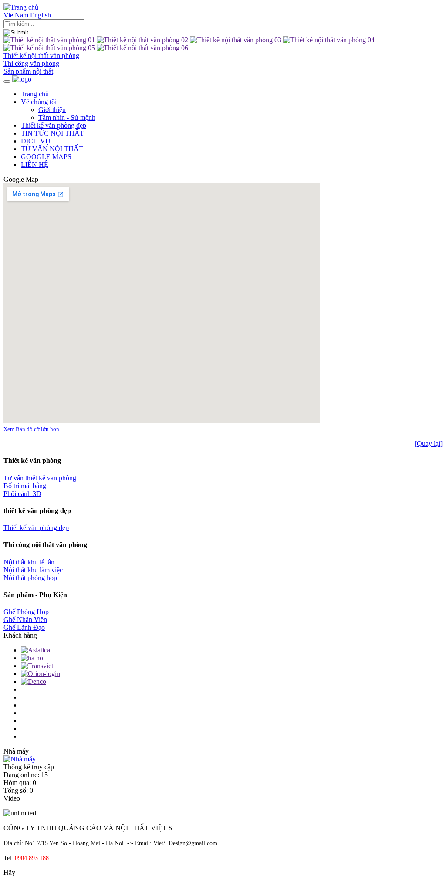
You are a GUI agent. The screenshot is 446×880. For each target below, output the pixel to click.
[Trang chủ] (20, 7)
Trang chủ (35, 94)
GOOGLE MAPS (46, 156)
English (40, 15)
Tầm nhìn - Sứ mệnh (66, 117)
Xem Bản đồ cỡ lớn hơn (31, 429)
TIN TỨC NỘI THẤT (52, 133)
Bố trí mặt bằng (24, 485)
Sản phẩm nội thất (28, 71)
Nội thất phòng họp (30, 577)
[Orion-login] (40, 673)
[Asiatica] (35, 650)
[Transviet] (37, 665)
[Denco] (33, 681)
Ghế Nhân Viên (25, 619)
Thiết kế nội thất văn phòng (41, 55)
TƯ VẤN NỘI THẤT (52, 149)
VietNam (15, 15)
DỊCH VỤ (36, 141)
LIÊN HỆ (34, 164)
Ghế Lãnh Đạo (24, 627)
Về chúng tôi (39, 101)
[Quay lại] (429, 443)
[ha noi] (33, 658)
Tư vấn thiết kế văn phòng (39, 478)
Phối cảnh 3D (22, 493)
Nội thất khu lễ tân (28, 562)
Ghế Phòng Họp (26, 611)
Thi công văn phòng (31, 63)
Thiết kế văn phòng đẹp (53, 125)
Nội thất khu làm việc (33, 570)
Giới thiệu (52, 109)
